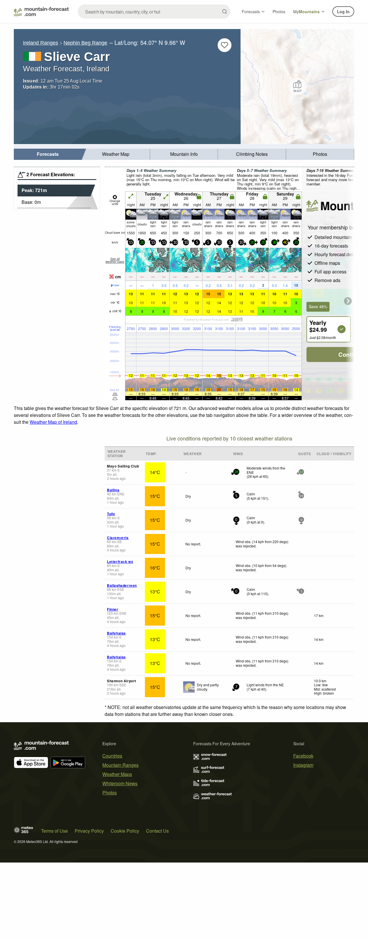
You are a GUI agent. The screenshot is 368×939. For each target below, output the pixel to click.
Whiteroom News (119, 783)
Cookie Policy (125, 830)
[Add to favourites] (224, 45)
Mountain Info (184, 154)
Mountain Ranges (120, 765)
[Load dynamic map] (297, 86)
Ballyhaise (116, 633)
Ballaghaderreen (122, 585)
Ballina (113, 490)
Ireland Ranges (40, 43)
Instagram (303, 765)
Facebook (303, 755)
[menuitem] (48, 154)
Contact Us (157, 830)
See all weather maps (115, 260)
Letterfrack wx (120, 561)
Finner (112, 609)
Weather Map (115, 154)
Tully (111, 513)
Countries (112, 755)
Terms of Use (54, 830)
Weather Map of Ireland (53, 422)
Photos (279, 11)
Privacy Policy (89, 830)
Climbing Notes (252, 154)
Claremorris (118, 537)
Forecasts (251, 11)
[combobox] (154, 11)
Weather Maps (117, 774)
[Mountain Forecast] (41, 11)
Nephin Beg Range (85, 43)
